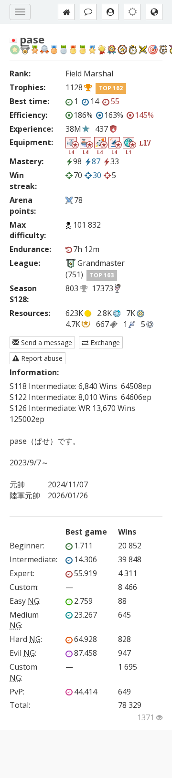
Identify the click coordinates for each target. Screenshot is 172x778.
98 (77, 161)
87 (96, 161)
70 (78, 175)
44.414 (85, 691)
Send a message (45, 342)
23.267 (85, 615)
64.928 (85, 639)
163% (113, 115)
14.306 (85, 559)
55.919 (85, 573)
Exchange (104, 342)
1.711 (83, 545)
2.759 (83, 601)
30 (97, 175)
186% (83, 115)
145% (144, 115)
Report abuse (41, 358)
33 (114, 161)
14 (94, 101)
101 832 (87, 225)
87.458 (85, 653)
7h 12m (86, 249)
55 (115, 101)
